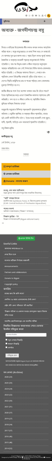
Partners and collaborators (16, 272)
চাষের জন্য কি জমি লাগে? (14, 293)
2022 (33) (8, 401)
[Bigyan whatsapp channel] (29, 16)
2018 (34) (8, 425)
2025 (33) (8, 383)
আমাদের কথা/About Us (14, 248)
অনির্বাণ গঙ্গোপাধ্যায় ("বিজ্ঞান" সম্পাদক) (19, 210)
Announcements (11, 266)
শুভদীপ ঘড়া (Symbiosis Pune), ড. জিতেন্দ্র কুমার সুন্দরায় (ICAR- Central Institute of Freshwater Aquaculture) (25, 201)
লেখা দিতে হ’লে (10, 254)
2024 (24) (8, 389)
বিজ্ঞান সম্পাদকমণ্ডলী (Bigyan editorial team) (21, 218)
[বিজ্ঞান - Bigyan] (26, 7)
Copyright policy (11, 284)
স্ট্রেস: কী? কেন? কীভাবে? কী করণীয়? (19, 305)
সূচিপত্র (7, 21)
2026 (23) (8, 377)
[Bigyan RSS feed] (39, 16)
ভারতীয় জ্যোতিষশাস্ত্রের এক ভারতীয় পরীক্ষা (21, 321)
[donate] (42, 16)
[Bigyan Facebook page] (33, 16)
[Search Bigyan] (48, 16)
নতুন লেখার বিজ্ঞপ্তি (15, 340)
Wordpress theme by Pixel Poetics (33, 457)
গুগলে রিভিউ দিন (27, 238)
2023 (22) (8, 395)
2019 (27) (8, 419)
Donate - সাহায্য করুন (17, 181)
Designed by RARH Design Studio (11, 457)
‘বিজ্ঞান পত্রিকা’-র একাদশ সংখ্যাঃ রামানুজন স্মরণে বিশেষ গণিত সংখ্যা (26, 313)
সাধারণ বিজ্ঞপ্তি (13, 344)
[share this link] (45, 16)
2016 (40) (8, 437)
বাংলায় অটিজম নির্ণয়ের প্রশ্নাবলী (17, 260)
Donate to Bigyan (12, 278)
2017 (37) (8, 431)
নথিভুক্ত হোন (12, 355)
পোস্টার (11, 348)
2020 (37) (8, 413)
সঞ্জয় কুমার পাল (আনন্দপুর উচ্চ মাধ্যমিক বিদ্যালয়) (23, 191)
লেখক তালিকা (12, 174)
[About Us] (26, 16)
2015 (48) (8, 442)
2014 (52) (8, 448)
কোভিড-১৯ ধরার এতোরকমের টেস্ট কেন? (20, 299)
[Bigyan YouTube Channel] (36, 16)
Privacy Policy (37, 456)
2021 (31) (8, 407)
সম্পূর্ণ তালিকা (12, 166)
